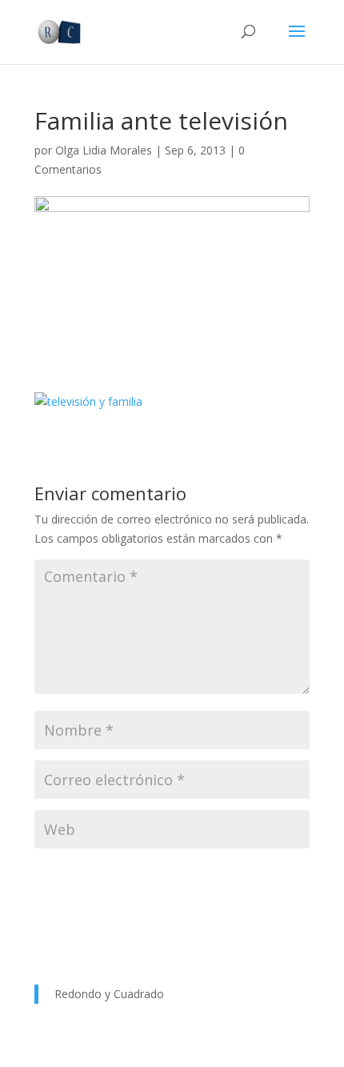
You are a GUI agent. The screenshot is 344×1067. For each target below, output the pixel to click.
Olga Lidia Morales (103, 150)
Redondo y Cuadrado (109, 993)
